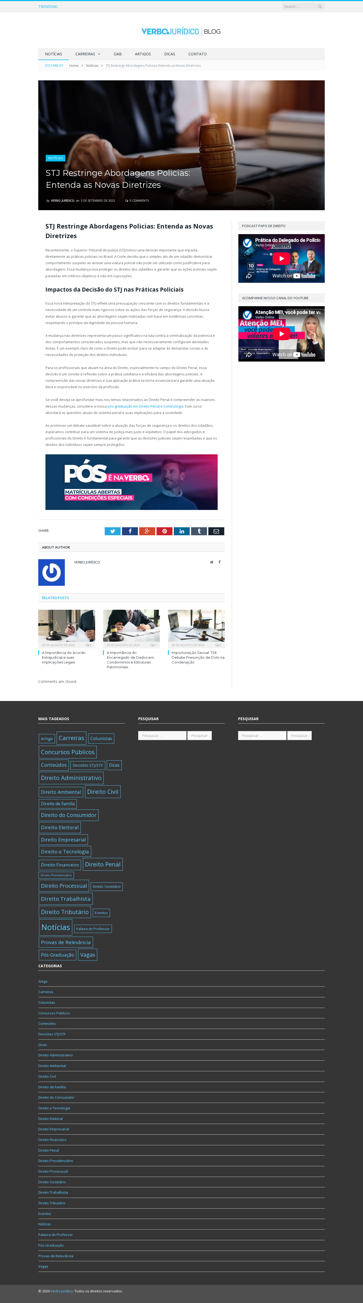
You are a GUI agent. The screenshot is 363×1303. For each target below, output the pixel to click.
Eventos (101, 912)
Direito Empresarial (63, 839)
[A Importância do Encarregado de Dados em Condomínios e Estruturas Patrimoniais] (131, 628)
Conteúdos (54, 764)
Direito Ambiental (61, 792)
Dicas (169, 53)
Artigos (143, 53)
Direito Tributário (65, 912)
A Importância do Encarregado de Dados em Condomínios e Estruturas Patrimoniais (132, 6)
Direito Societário (107, 886)
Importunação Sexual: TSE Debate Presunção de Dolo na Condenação (198, 657)
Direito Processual (64, 885)
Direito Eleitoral (60, 827)
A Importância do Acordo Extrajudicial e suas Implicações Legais (64, 657)
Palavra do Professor (93, 928)
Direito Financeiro (60, 865)
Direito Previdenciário (56, 875)
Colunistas (101, 738)
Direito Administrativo (71, 778)
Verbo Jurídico (62, 200)
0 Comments (139, 200)
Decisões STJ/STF (88, 765)
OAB (118, 53)
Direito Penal (103, 864)
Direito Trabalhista (66, 898)
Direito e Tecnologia (65, 851)
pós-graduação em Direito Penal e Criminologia (145, 406)
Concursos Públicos (68, 752)
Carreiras (85, 53)
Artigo (47, 738)
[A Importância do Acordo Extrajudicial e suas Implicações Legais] (66, 628)
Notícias (53, 53)
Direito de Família (58, 804)
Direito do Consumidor (68, 815)
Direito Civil (103, 791)
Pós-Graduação (57, 955)
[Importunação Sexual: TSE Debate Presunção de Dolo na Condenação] (196, 628)
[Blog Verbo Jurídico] (181, 30)
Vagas (87, 954)
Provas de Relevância (66, 942)
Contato (197, 53)
